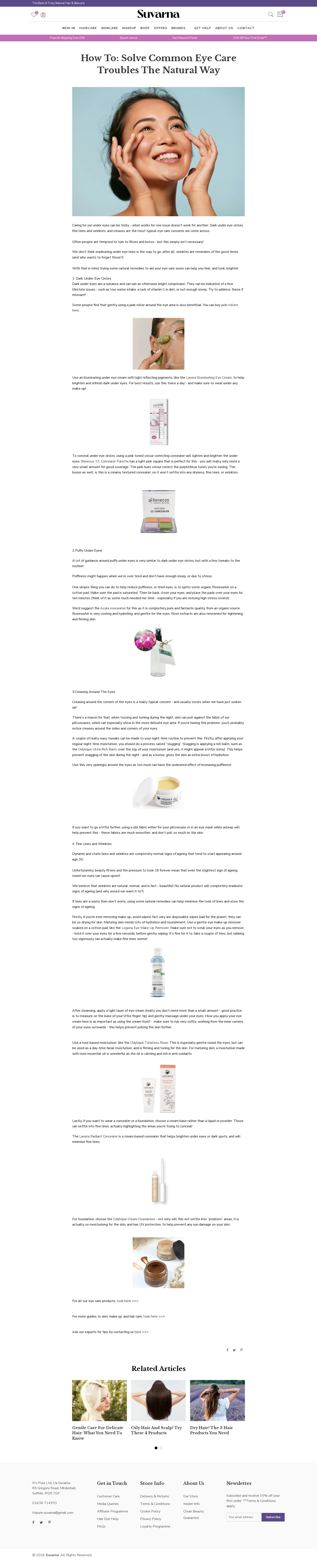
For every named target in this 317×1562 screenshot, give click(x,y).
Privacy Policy (150, 1519)
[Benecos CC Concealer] (158, 511)
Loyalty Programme (155, 1526)
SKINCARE (109, 28)
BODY (145, 28)
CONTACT (246, 28)
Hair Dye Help (108, 1519)
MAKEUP (129, 28)
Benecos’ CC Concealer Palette (105, 461)
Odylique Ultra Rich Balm (97, 749)
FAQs (101, 1526)
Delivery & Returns (154, 1496)
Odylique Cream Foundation (134, 1219)
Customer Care (108, 1496)
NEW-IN (68, 28)
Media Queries (108, 1503)
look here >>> (127, 1301)
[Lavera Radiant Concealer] (158, 1180)
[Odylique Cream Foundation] (158, 1262)
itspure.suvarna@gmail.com (52, 1512)
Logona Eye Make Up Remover (145, 928)
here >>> (142, 1332)
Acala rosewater (113, 608)
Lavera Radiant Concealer (98, 1136)
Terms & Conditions (155, 1503)
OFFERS (160, 28)
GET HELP (202, 28)
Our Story (190, 1496)
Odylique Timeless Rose (149, 1042)
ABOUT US (224, 28)
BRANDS (178, 28)
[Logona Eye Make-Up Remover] (158, 971)
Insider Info (191, 1503)
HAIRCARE (88, 28)
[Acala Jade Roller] (158, 343)
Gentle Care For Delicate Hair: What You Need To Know (97, 1433)
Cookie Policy (150, 1511)
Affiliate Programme (112, 1511)
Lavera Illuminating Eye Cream (209, 377)
